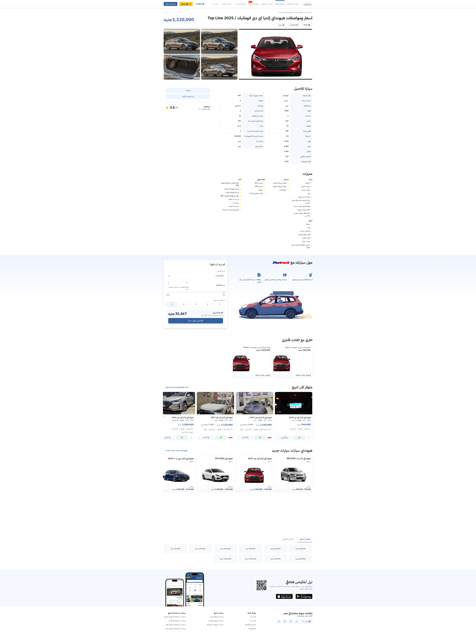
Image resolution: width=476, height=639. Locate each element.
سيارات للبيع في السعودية (215, 624)
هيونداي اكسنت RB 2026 (299, 458)
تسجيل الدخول (170, 4)
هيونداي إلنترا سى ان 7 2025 (181, 458)
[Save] (278, 395)
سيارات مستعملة (293, 4)
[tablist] (238, 539)
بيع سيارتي (185, 4)
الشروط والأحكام (250, 624)
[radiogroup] (195, 304)
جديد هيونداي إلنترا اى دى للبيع (177, 387)
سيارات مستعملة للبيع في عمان (175, 628)
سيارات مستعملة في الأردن (177, 620)
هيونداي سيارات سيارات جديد (176, 450)
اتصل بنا (253, 620)
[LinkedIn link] (285, 621)
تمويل (241, 429)
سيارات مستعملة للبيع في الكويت (175, 616)
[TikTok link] (291, 621)
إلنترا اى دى (293, 429)
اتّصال (283, 437)
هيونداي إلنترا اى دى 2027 (260, 458)
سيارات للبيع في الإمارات (216, 620)
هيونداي (300, 429)
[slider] (224, 292)
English (199, 4)
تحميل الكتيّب (187, 96)
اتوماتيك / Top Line (187, 432)
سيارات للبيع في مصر (217, 616)
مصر (239, 146)
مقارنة (188, 90)
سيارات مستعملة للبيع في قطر (176, 624)
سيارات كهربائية (254, 4)
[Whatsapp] (299, 437)
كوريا (239, 141)
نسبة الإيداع (220, 285)
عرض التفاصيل (205, 109)
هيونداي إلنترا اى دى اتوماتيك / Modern (256, 347)
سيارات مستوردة (267, 4)
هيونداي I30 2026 (224, 458)
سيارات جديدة (280, 4)
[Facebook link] (297, 621)
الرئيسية (253, 616)
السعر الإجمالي (221, 271)
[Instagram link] (279, 621)
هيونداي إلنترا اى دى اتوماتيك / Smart (298, 347)
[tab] (304, 539)
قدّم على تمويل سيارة (195, 320)
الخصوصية (252, 628)
